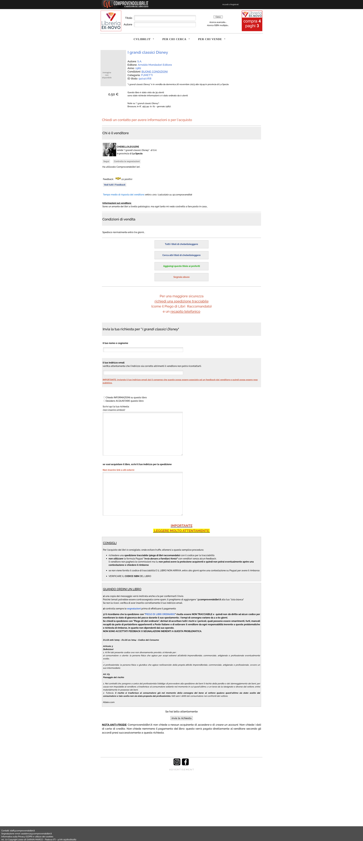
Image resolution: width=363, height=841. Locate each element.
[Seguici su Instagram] (177, 765)
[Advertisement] (181, 791)
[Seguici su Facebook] (185, 765)
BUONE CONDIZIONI (155, 71)
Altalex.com (109, 702)
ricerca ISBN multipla (217, 25)
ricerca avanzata (217, 22)
